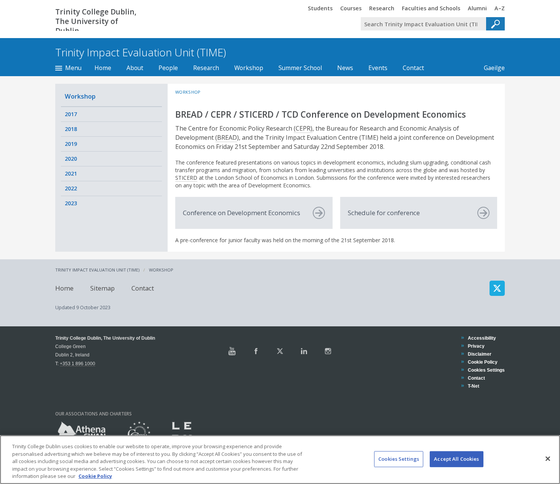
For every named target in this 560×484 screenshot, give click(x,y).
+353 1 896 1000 (77, 363)
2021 (71, 173)
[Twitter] (497, 288)
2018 (71, 129)
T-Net (473, 385)
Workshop (248, 68)
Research (206, 68)
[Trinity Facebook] (256, 351)
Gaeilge (490, 68)
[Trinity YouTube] (232, 351)
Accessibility (481, 337)
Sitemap (102, 288)
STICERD (186, 177)
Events (377, 68)
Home (102, 68)
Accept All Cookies (456, 458)
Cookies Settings (398, 458)
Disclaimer (479, 353)
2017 (71, 114)
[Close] (547, 458)
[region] (280, 459)
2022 (71, 188)
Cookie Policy (482, 361)
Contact (413, 68)
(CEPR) (303, 128)
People (168, 68)
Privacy (476, 345)
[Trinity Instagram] (328, 351)
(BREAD (226, 137)
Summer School (300, 68)
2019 (71, 143)
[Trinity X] (280, 351)
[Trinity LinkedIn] (304, 351)
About (134, 68)
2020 (71, 158)
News (345, 68)
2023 (71, 203)
